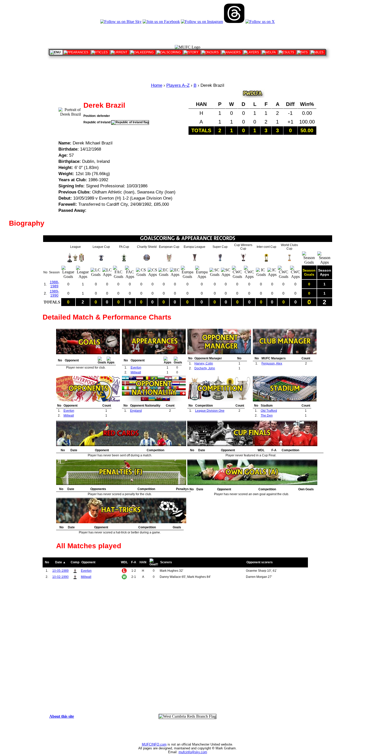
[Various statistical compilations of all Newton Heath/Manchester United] (303, 52)
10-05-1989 (60, 570)
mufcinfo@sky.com (193, 752)
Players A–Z (178, 85)
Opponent (88, 562)
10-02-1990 (60, 577)
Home (156, 85)
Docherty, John (204, 368)
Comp (75, 562)
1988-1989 (54, 284)
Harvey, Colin (203, 363)
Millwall (136, 372)
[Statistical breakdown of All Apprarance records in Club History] (76, 52)
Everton (136, 367)
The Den (267, 415)
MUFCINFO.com (154, 744)
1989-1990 (54, 293)
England (136, 410)
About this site (61, 716)
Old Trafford (269, 410)
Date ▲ (60, 562)
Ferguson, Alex (271, 363)
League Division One (209, 410)
